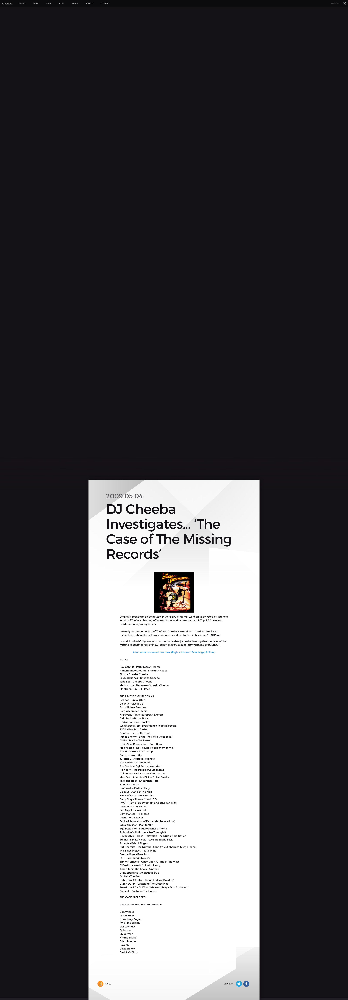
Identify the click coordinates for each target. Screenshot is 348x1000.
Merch (89, 3)
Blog (61, 3)
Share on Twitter (239, 984)
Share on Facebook (247, 984)
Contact (105, 3)
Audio (22, 3)
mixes (108, 984)
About (74, 3)
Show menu (344, 3)
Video (36, 3)
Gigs (48, 3)
